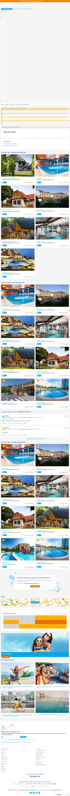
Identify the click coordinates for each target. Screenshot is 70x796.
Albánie (2, 33)
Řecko (2, 29)
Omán (2, 67)
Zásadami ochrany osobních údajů (24, 742)
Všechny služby (4, 91)
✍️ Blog (2, 100)
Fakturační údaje (39, 754)
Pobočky (3, 93)
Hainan (2, 60)
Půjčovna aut (3, 79)
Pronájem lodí (4, 89)
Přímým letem (4, 56)
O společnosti (4, 770)
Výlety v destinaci (4, 78)
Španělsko (3, 31)
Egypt (2, 26)
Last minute (3, 752)
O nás (2, 97)
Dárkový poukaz (4, 83)
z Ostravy (3, 22)
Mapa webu (38, 759)
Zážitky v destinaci (5, 76)
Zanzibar (3, 58)
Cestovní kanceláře (4, 748)
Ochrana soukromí (39, 761)
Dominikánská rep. (5, 59)
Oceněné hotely (4, 71)
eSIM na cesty (4, 81)
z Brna (2, 21)
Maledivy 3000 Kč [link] (4, 13)
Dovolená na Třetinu (5, 85)
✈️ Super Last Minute (5, 17)
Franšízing (3, 102)
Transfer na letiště (5, 80)
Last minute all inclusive (6, 18)
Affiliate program (4, 763)
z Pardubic (3, 25)
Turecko (2, 27)
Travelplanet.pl (47, 790)
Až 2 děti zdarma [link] (4, 14)
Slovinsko (12, 104)
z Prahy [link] (2, 20)
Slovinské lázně (18, 104)
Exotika (2, 754)
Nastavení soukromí (39, 763)
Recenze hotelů (4, 757)
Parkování (3, 755)
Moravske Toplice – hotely (9, 412)
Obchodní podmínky (39, 752)
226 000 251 (35, 776)
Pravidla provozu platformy (41, 765)
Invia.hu (42, 790)
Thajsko (2, 63)
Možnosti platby (39, 755)
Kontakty (3, 96)
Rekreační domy (4, 759)
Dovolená (7, 104)
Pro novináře (3, 761)
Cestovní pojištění (4, 75)
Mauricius (3, 64)
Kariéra (2, 95)
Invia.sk (39, 790)
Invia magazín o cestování (41, 757)
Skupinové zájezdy (5, 88)
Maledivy (3, 61)
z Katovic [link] (3, 23)
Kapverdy (3, 68)
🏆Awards (3, 46)
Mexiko (2, 66)
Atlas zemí (3, 101)
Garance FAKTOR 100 (5, 84)
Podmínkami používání (14, 742)
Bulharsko (3, 30)
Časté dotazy (3, 99)
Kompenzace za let (5, 87)
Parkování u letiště (5, 74)
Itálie (2, 34)
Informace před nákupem (40, 750)
